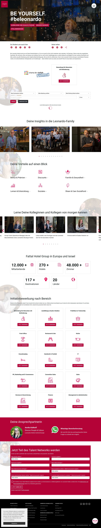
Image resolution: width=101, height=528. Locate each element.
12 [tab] (62, 156)
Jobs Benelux (42, 508)
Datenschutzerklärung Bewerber (82, 525)
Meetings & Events (43, 515)
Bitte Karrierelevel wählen (65, 468)
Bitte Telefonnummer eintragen (19, 468)
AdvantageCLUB (58, 508)
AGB (90, 525)
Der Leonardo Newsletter (59, 515)
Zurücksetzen (23, 101)
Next (98, 139)
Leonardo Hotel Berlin (29, 505)
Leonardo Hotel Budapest (30, 517)
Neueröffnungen (42, 25)
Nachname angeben (16, 462)
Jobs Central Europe (44, 505)
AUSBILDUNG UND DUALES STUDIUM (22, 25)
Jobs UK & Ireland (43, 510)
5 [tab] (47, 156)
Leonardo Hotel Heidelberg (30, 512)
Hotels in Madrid (13, 508)
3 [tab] (43, 156)
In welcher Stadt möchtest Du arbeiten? (68, 475)
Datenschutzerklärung (71, 525)
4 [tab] (45, 156)
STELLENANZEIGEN (17, 29)
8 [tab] (53, 156)
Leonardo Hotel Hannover (30, 515)
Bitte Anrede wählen (16, 456)
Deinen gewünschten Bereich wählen (27, 475)
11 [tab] (59, 156)
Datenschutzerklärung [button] (9, 519)
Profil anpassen (25, 490)
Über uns (57, 505)
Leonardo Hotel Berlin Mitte (30, 510)
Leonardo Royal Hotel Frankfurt (31, 508)
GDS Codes (57, 512)
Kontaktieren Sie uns (59, 510)
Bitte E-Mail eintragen (57, 462)
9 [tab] (55, 156)
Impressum (64, 525)
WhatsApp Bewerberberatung (71, 429)
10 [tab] (57, 156)
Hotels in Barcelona (14, 505)
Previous (2, 139)
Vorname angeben (56, 456)
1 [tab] (39, 156)
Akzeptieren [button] (14, 523)
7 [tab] (51, 156)
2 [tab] (41, 156)
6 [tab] (49, 156)
